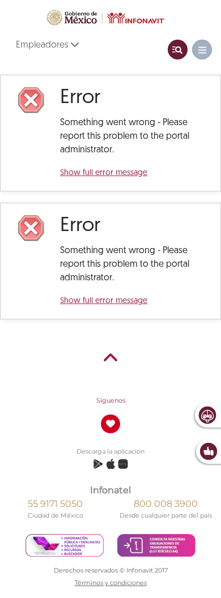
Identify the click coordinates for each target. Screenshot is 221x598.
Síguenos (110, 400)
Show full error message (103, 173)
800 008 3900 (166, 503)
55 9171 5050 (55, 503)
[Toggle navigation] (178, 49)
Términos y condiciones (111, 583)
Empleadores (43, 45)
